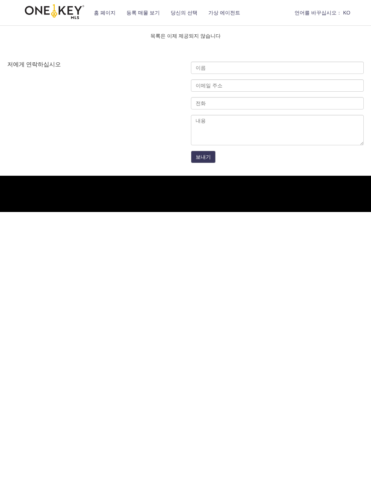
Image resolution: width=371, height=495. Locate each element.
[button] (322, 13)
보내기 (203, 157)
